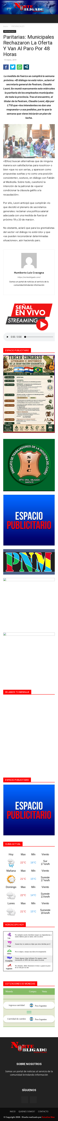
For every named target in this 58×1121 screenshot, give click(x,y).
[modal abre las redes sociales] (26, 66)
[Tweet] (12, 66)
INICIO (12, 1111)
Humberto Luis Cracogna (29, 272)
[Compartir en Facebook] (6, 66)
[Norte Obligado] (29, 7)
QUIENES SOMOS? (27, 1111)
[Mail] (33, 1100)
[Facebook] (29, 290)
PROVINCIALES (17, 26)
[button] (5, 18)
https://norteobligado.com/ (29, 277)
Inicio (5, 26)
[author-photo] (29, 268)
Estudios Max (48, 1117)
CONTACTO (43, 1111)
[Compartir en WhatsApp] (19, 66)
